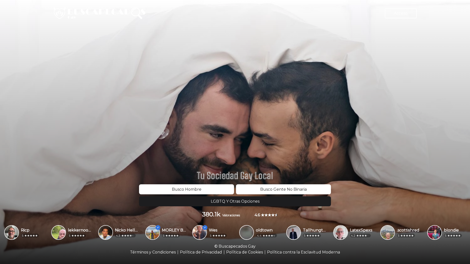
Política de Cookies (244, 252)
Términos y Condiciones (153, 252)
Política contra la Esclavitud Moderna (303, 252)
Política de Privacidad (201, 252)
